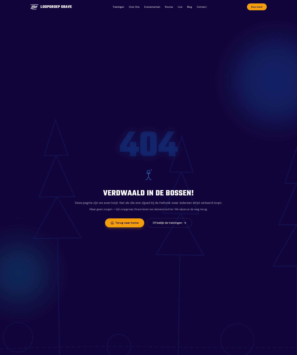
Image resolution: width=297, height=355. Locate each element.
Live (180, 6)
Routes (169, 6)
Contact (202, 6)
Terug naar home (127, 223)
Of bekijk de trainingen (167, 223)
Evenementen (152, 6)
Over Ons (134, 6)
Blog (189, 6)
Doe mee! (257, 6)
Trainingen (118, 6)
